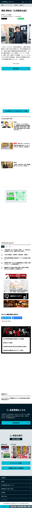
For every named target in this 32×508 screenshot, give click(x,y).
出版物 (2, 481)
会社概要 (3, 477)
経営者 (16, 5)
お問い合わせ (4, 496)
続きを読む (16, 68)
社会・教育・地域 (22, 506)
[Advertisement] (16, 89)
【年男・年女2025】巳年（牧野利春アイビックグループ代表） (22, 165)
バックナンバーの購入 (16, 463)
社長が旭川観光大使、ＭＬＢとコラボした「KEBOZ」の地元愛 (22, 146)
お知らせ (4, 394)
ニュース (4, 506)
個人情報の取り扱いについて (7, 485)
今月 (10, 246)
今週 (6, 246)
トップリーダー (9, 5)
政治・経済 (13, 506)
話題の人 (22, 5)
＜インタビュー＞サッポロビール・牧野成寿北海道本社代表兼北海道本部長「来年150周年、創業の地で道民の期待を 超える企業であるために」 (22, 126)
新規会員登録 (16, 423)
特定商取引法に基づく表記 (7, 489)
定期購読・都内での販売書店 (16, 468)
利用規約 (3, 492)
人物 (2, 5)
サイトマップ (4, 500)
